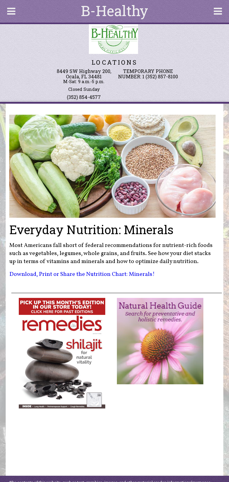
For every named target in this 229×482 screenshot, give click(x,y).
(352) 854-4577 (84, 97)
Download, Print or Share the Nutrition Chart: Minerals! (82, 274)
